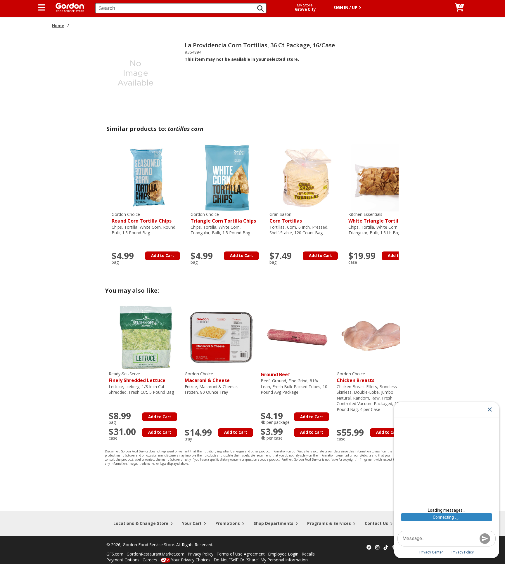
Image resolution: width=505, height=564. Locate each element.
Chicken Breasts (355, 377)
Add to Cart (162, 255)
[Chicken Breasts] (373, 337)
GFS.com (114, 554)
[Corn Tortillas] (306, 177)
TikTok (386, 547)
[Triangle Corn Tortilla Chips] (227, 177)
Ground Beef (275, 374)
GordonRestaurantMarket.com (155, 554)
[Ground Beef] (297, 337)
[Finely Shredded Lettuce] (145, 337)
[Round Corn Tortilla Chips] (148, 177)
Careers (150, 560)
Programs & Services (329, 523)
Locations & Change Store (140, 523)
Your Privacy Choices (190, 560)
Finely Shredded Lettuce (137, 377)
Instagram (377, 547)
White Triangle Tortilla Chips (382, 217)
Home (58, 25)
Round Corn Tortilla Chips (142, 217)
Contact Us (376, 523)
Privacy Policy (200, 554)
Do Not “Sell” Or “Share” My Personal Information (261, 560)
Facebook (369, 547)
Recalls (308, 554)
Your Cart (192, 523)
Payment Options (122, 560)
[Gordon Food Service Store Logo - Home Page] (67, 7)
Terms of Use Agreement (241, 554)
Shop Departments (273, 523)
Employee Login (283, 554)
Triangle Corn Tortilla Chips (223, 217)
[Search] (260, 8)
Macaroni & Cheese (207, 377)
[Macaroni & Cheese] (221, 337)
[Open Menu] (41, 8)
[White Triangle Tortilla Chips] (384, 177)
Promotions (227, 523)
